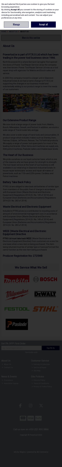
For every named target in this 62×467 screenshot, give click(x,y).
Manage (16, 24)
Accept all (43, 24)
